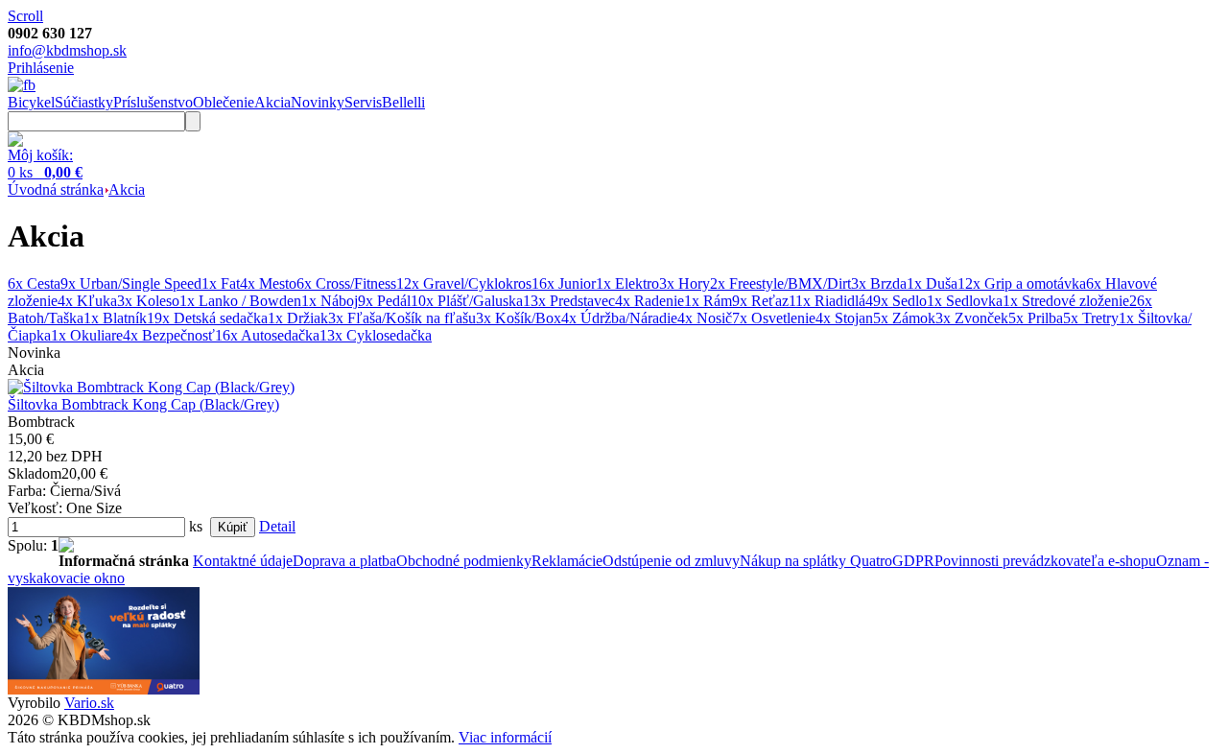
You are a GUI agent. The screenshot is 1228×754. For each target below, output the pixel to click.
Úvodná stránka (56, 189)
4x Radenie (649, 301)
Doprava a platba (344, 561)
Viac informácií (505, 737)
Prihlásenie (41, 67)
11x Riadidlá (827, 301)
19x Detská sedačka (207, 318)
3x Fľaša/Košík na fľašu (402, 318)
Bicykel (31, 102)
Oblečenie (223, 102)
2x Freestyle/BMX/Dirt (780, 283)
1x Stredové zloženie (1066, 301)
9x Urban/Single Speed (130, 283)
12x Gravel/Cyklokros (463, 283)
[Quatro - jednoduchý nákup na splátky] (104, 689)
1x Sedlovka (965, 301)
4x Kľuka (87, 301)
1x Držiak (298, 318)
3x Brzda (879, 283)
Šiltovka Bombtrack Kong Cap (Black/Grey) (143, 404)
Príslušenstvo (153, 102)
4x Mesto (268, 283)
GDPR (913, 561)
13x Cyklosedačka (375, 335)
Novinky (317, 102)
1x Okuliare (87, 335)
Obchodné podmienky (463, 561)
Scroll (25, 16)
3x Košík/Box (518, 318)
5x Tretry (1091, 318)
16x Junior (563, 283)
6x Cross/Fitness (346, 283)
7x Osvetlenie (773, 318)
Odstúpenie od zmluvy (671, 561)
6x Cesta (34, 283)
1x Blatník (115, 318)
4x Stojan (844, 318)
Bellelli (403, 102)
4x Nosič (704, 318)
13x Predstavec (569, 301)
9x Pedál (384, 301)
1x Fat (220, 283)
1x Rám (708, 301)
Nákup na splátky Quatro (816, 561)
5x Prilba (1035, 318)
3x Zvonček (971, 318)
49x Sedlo (896, 301)
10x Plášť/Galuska (467, 301)
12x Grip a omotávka (1021, 283)
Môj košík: (40, 155)
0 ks (45, 172)
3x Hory (684, 283)
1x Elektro (627, 283)
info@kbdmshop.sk (67, 50)
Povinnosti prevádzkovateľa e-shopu (1045, 561)
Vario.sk (89, 703)
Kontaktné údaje (243, 561)
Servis (363, 102)
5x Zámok (904, 318)
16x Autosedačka (267, 335)
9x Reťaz (760, 301)
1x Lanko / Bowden (240, 301)
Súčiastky (84, 102)
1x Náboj (329, 301)
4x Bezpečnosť (169, 335)
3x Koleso (148, 301)
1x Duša (932, 283)
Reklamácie (566, 561)
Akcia (272, 102)
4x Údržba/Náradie (619, 318)
